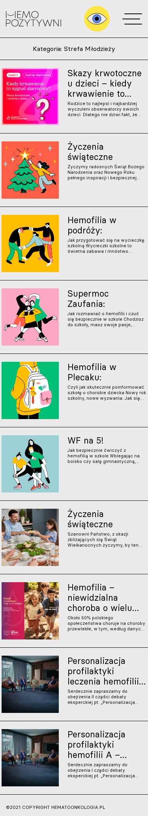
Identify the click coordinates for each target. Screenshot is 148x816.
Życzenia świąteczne (90, 151)
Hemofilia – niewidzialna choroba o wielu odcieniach (99, 597)
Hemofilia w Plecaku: (91, 372)
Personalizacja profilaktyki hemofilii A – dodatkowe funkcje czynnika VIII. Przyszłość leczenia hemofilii (106, 744)
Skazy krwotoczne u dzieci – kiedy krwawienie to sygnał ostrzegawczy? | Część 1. (104, 83)
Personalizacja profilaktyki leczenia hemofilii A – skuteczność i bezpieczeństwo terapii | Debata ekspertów (103, 671)
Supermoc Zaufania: (88, 298)
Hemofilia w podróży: (91, 225)
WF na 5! (85, 440)
